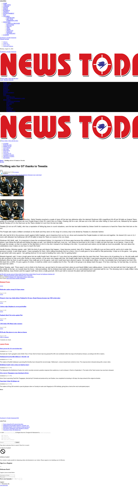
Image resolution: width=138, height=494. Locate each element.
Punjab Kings (25, 274)
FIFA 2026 (6, 149)
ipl (0, 274)
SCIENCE (9, 32)
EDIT (4, 15)
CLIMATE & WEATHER (13, 23)
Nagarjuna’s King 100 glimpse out (9, 381)
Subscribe (10, 80)
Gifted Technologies (45, 432)
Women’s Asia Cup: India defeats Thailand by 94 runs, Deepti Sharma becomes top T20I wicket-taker (30, 298)
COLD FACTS (7, 153)
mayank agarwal (10, 274)
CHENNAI (6, 6)
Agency (6, 172)
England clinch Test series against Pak (11, 315)
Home (1, 160)
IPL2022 (4, 274)
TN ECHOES (6, 147)
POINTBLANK (10, 17)
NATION (5, 7)
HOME (5, 3)
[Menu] (0, 114)
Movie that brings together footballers (15, 278)
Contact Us (5, 43)
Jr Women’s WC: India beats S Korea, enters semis (21, 277)
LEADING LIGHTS (8, 155)
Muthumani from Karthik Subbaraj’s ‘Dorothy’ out (14, 356)
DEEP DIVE (6, 150)
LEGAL (8, 29)
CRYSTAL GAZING (8, 156)
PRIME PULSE (7, 146)
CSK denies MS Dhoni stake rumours (11, 323)
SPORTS (6, 12)
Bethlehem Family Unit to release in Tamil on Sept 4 (14, 365)
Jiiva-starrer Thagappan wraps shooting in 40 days (14, 373)
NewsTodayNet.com (9, 432)
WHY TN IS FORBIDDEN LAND (12, 19)
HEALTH (9, 26)
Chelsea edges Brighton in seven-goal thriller (13, 306)
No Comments (16, 172)
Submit (17, 442)
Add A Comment (4, 337)
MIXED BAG (6, 22)
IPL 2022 (2, 162)
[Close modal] (0, 466)
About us (5, 41)
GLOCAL (6, 152)
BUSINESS (6, 10)
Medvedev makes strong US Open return (12, 289)
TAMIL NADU (7, 4)
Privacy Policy (6, 44)
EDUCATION (10, 25)
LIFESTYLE (9, 30)
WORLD (5, 9)
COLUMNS (6, 16)
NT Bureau (2, 351)
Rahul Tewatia (36, 274)
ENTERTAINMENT (8, 13)
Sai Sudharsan (44, 274)
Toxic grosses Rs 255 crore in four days (11, 348)
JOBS (8, 27)
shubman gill (51, 274)
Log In (2, 482)
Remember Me (5, 484)
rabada (31, 274)
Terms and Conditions (8, 46)
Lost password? (4, 485)
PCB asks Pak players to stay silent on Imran (13, 332)
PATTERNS (6, 158)
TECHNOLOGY (10, 33)
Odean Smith (18, 274)
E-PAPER (6, 35)
